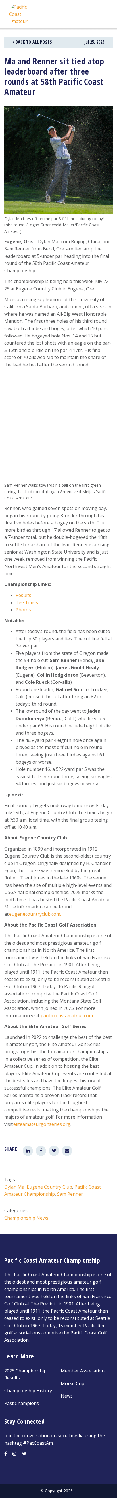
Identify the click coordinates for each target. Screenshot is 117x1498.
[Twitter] (54, 1151)
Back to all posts (33, 42)
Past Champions (21, 1403)
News (67, 1396)
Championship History (28, 1390)
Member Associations (84, 1371)
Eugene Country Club (49, 1187)
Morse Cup (72, 1383)
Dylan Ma (14, 1187)
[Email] (67, 1151)
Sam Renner (70, 1194)
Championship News (26, 1218)
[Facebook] (41, 1151)
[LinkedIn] (28, 1151)
